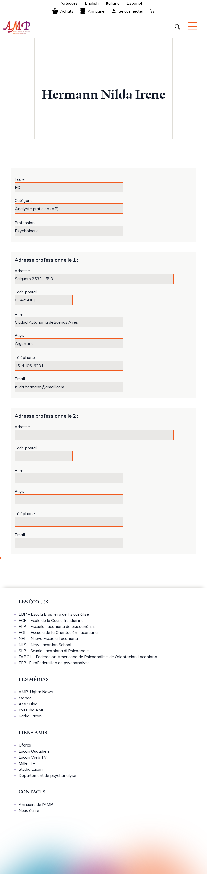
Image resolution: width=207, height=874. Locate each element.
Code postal (26, 291)
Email (20, 378)
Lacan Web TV (33, 757)
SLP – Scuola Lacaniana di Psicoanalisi (54, 650)
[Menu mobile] (192, 26)
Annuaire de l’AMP (36, 804)
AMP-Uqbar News (36, 691)
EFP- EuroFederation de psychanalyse (54, 662)
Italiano (113, 3)
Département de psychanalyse (47, 775)
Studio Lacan (31, 769)
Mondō (25, 697)
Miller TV (27, 763)
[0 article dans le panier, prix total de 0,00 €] (152, 11)
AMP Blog (28, 703)
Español (134, 3)
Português (68, 3)
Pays (19, 335)
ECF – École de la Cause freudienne (51, 620)
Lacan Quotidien (34, 751)
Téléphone (25, 357)
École (20, 179)
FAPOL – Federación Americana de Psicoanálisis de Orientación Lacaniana (88, 656)
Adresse (22, 270)
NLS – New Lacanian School (45, 644)
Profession (25, 222)
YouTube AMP (32, 709)
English (92, 3)
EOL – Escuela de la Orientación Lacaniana (58, 632)
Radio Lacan (30, 715)
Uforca (25, 745)
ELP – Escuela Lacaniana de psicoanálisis (57, 626)
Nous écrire (29, 810)
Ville (19, 314)
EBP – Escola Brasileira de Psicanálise (54, 614)
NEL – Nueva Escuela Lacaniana (48, 638)
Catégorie (24, 200)
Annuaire (96, 11)
